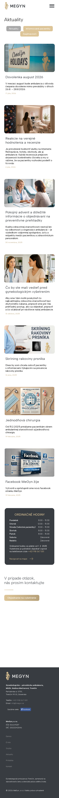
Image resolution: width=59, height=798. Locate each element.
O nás (8, 742)
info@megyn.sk (17, 703)
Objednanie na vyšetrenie (21, 597)
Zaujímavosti (29, 33)
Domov (8, 736)
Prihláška (9, 760)
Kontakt (9, 766)
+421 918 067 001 (36, 551)
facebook (26, 709)
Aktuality (9, 754)
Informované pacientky (38, 28)
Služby (8, 748)
